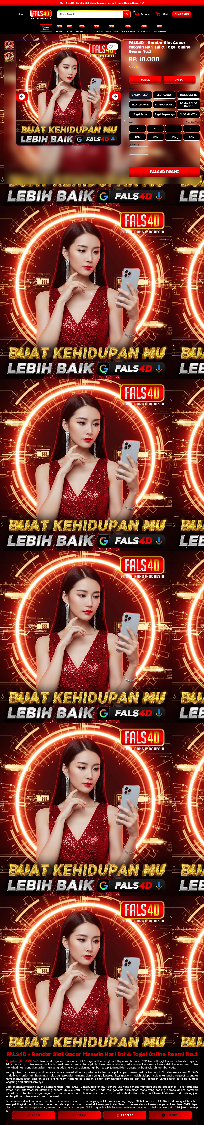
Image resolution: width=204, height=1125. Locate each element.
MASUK (145, 79)
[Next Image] (115, 96)
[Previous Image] (22, 96)
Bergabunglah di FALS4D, (22, 1061)
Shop (21, 14)
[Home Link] (41, 14)
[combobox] (90, 14)
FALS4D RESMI (164, 171)
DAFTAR (179, 79)
